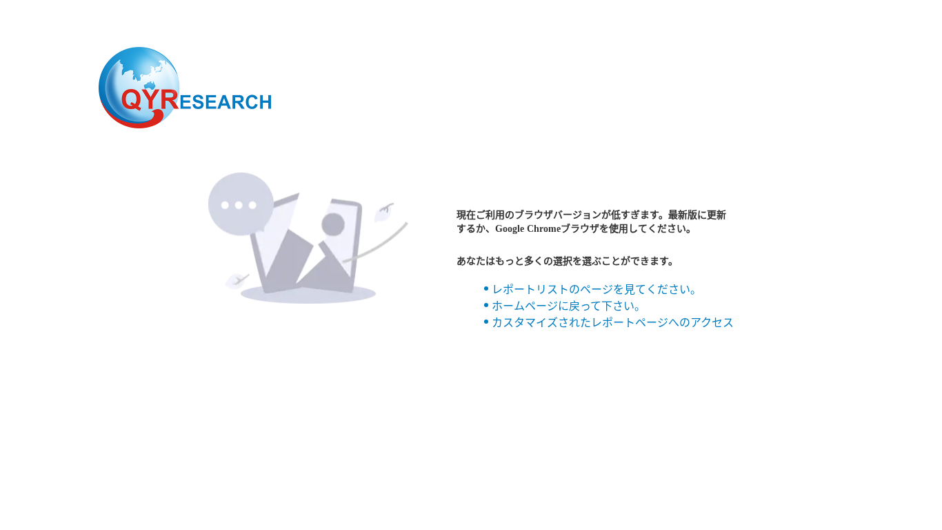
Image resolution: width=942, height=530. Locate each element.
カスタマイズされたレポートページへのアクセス (613, 322)
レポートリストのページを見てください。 (596, 289)
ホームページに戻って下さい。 (568, 306)
